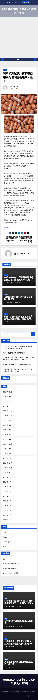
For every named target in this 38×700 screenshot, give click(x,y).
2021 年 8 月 (7, 482)
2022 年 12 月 (7, 406)
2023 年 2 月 (7, 397)
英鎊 (4, 546)
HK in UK (16, 86)
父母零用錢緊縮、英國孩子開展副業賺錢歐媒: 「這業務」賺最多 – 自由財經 (18, 603)
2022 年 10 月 (7, 416)
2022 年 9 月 (7, 420)
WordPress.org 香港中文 (11, 573)
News (5, 70)
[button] (32, 59)
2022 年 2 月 (7, 453)
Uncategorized (8, 542)
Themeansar (29, 691)
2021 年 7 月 (7, 487)
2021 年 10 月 (7, 472)
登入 (4, 559)
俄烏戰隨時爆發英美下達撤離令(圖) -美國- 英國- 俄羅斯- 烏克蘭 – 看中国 (25, 239)
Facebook (11, 696)
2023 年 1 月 (7, 401)
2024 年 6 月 (7, 392)
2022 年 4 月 (7, 444)
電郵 (28, 696)
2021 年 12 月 (7, 463)
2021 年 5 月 (7, 496)
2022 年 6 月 (7, 434)
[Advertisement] (19, 37)
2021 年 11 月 (7, 468)
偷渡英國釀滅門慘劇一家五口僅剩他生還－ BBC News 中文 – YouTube (12, 239)
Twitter (17, 696)
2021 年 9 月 (7, 477)
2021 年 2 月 (7, 510)
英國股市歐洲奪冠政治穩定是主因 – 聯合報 (18, 298)
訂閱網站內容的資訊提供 (11, 564)
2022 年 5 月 (7, 439)
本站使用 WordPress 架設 (9, 691)
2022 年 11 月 (7, 411)
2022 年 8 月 (7, 425)
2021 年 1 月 (7, 515)
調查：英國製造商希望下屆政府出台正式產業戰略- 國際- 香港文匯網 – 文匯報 (18, 318)
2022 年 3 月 (7, 449)
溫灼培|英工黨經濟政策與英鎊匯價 (14, 353)
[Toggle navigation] (18, 59)
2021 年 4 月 (7, 501)
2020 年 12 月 (7, 520)
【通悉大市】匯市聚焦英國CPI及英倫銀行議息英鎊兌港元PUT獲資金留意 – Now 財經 (18, 643)
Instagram (23, 696)
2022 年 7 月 (7, 430)
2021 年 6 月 (7, 491)
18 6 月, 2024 (10, 606)
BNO (4, 532)
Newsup (23, 691)
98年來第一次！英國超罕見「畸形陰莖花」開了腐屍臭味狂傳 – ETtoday (18, 279)
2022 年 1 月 (7, 458)
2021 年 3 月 (7, 506)
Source (6, 227)
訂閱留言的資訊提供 (9, 568)
